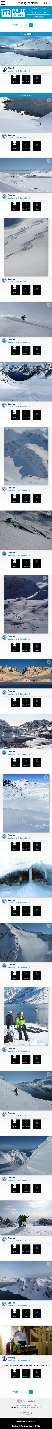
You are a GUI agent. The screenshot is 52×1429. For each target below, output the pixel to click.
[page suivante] (40, 25)
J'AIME (15, 79)
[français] (46, 3)
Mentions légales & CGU (30, 1426)
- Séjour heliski (19, 69)
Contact (15, 1426)
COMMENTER (26, 82)
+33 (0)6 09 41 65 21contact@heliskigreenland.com (26, 1406)
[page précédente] (21, 25)
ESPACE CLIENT (38, 17)
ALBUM (37, 82)
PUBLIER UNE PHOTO (38, 9)
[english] (49, 3)
